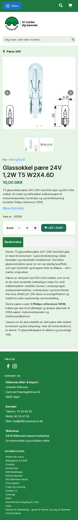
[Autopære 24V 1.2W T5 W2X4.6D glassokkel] (39, 93)
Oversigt (10, 494)
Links (8, 505)
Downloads (12, 468)
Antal (10, 227)
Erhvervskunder (14, 475)
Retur (8, 498)
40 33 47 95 (21, 416)
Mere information (13, 208)
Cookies (10, 464)
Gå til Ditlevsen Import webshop (27, 435)
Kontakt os (11, 490)
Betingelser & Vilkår (16, 460)
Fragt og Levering (15, 487)
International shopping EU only (22, 502)
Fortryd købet (13, 513)
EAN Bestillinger (14, 472)
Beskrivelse (13, 242)
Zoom (40, 133)
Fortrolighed (12, 483)
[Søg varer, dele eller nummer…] (73, 39)
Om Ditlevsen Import (17, 479)
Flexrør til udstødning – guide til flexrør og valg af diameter (38, 509)
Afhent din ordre (15, 456)
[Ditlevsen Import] (21, 22)
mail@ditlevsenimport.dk (27, 421)
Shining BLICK (17, 159)
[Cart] (70, 5)
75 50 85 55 (24, 411)
